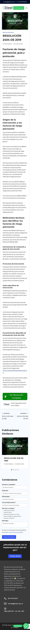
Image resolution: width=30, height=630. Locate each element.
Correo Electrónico (9, 502)
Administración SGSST (9, 510)
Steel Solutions (8, 44)
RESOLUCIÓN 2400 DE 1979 (22, 416)
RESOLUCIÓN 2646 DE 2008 (7, 416)
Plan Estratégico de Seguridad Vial (12, 516)
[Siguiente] (25, 453)
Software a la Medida (9, 518)
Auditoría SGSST (8, 512)
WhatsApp (6, 496)
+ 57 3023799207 (22, 2)
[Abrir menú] (26, 8)
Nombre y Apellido (9, 484)
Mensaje (5, 521)
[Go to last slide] (5, 453)
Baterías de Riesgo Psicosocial (11, 514)
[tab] (11, 469)
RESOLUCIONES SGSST (8, 32)
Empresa (5, 490)
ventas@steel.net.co (9, 2)
